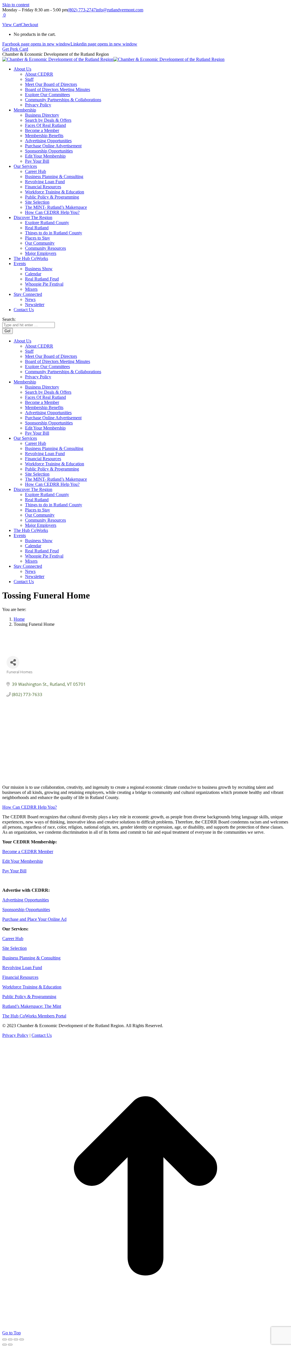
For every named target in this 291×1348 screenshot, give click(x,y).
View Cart (11, 24)
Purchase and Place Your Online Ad (34, 919)
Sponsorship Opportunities (26, 909)
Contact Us (42, 1035)
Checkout (29, 24)
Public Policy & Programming (29, 996)
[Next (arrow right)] (10, 1344)
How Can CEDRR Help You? (29, 807)
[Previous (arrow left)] (4, 1344)
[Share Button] (13, 662)
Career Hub (12, 938)
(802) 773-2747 (82, 9)
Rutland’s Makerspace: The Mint (31, 1006)
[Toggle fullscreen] (16, 1339)
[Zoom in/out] (21, 1339)
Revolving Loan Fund (22, 967)
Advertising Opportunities (25, 899)
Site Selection (14, 948)
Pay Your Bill (14, 870)
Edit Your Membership (22, 861)
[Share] (10, 1339)
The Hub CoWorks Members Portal (34, 1015)
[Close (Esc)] (4, 1339)
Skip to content (15, 4)
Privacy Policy (15, 1035)
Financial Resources (20, 977)
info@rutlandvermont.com (119, 9)
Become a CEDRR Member (27, 851)
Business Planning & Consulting (31, 957)
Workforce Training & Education (31, 986)
